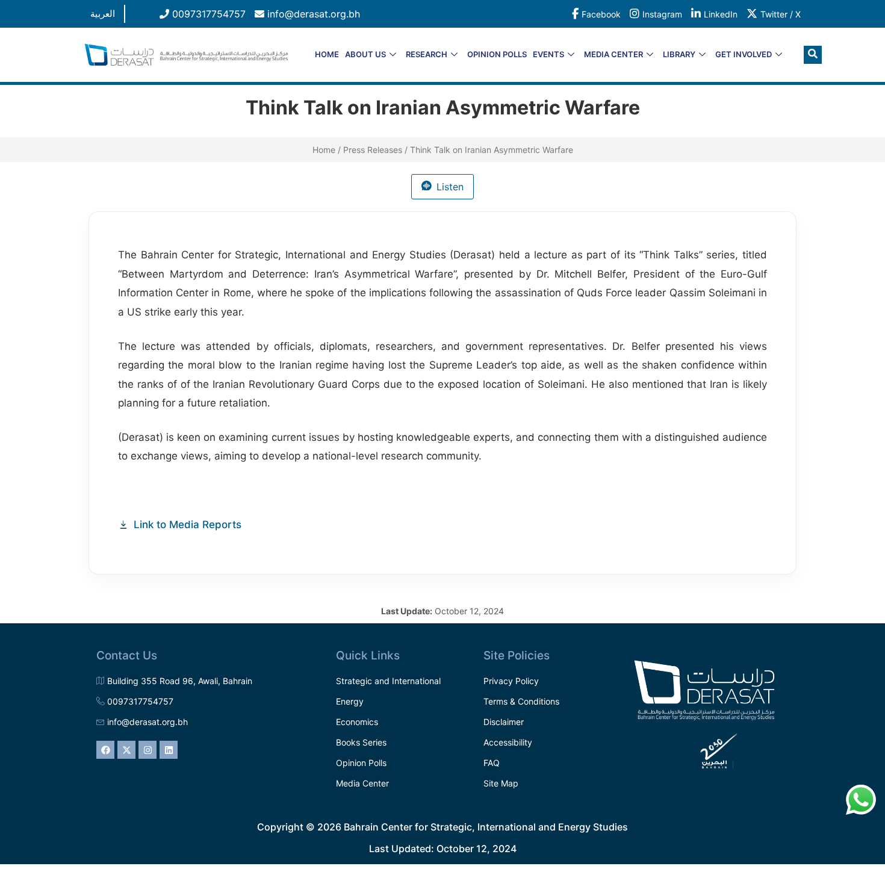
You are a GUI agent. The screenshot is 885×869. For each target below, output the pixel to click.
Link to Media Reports (187, 525)
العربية (102, 13)
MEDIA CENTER (613, 54)
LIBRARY (679, 54)
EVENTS (548, 54)
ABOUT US (365, 54)
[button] (813, 55)
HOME (327, 54)
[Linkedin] (169, 750)
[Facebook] (105, 750)
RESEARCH (426, 54)
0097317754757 (207, 14)
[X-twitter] (126, 750)
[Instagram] (147, 750)
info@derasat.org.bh (312, 14)
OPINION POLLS (497, 54)
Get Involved (743, 54)
